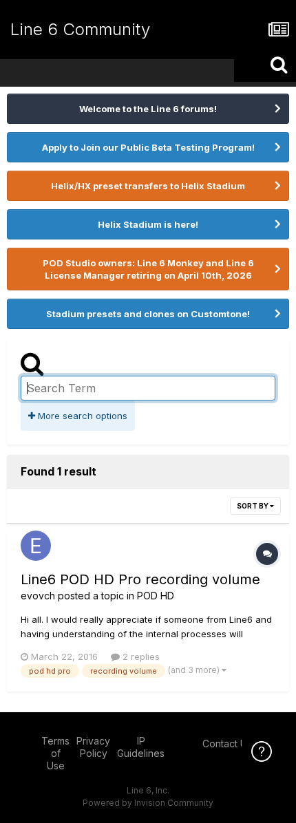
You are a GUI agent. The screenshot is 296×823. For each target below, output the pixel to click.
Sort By (253, 506)
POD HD (155, 595)
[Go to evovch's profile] (36, 546)
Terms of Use (55, 753)
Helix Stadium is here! (148, 224)
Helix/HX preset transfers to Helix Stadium (148, 185)
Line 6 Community (80, 29)
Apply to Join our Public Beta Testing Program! (148, 147)
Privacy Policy (93, 747)
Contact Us (227, 743)
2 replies (140, 656)
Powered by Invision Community (148, 803)
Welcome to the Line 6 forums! (148, 108)
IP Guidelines (141, 747)
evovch (38, 595)
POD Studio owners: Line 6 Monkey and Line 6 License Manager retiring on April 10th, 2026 (148, 269)
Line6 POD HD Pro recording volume (140, 579)
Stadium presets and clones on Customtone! (148, 313)
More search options (81, 415)
